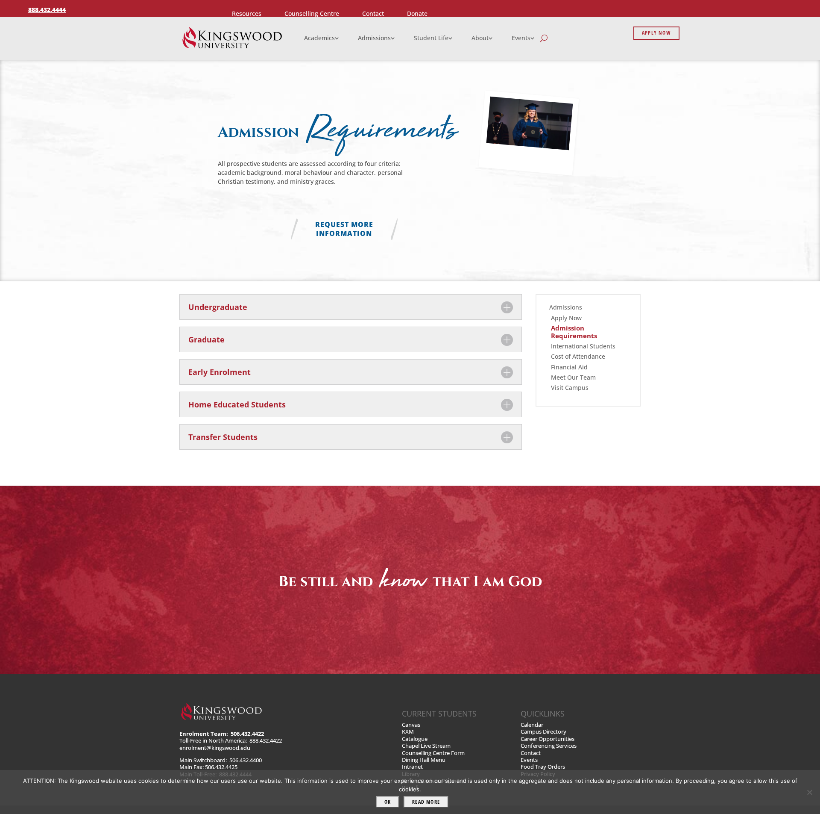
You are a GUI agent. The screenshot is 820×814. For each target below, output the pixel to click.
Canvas (411, 724)
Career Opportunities (547, 739)
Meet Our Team (573, 377)
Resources (246, 13)
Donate (417, 13)
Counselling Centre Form (433, 753)
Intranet (412, 766)
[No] (809, 792)
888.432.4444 (47, 10)
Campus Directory (543, 731)
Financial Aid (569, 367)
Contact (373, 13)
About (480, 38)
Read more (426, 801)
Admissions (374, 38)
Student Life (431, 38)
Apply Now (656, 32)
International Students (583, 346)
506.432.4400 (245, 760)
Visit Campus (570, 388)
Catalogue (415, 739)
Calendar (532, 724)
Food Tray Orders (543, 766)
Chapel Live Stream (426, 745)
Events (521, 38)
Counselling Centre (311, 13)
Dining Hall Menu (423, 760)
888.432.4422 (265, 740)
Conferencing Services (549, 745)
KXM (408, 731)
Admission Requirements (574, 332)
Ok (387, 801)
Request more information (344, 229)
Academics (319, 38)
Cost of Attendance (578, 356)
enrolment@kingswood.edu (214, 748)
